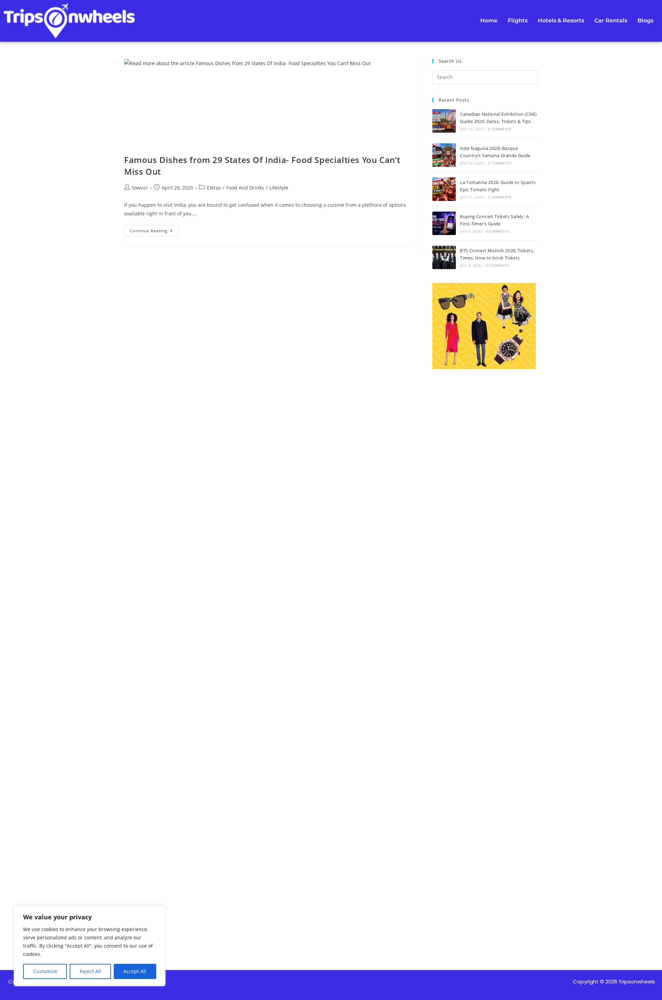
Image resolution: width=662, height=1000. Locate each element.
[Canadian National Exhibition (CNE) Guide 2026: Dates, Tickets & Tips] (444, 121)
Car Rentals (610, 20)
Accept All (134, 971)
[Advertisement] (485, 641)
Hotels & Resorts (561, 20)
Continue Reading (154, 229)
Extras (214, 187)
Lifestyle (278, 187)
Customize (45, 971)
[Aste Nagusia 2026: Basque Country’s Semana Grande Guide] (444, 155)
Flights (518, 20)
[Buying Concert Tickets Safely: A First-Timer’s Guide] (444, 223)
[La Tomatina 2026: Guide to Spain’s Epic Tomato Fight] (444, 189)
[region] (90, 946)
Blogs (645, 20)
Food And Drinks (245, 187)
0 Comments (499, 128)
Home (489, 20)
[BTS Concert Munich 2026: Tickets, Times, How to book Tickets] (444, 257)
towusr (140, 187)
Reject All (90, 971)
